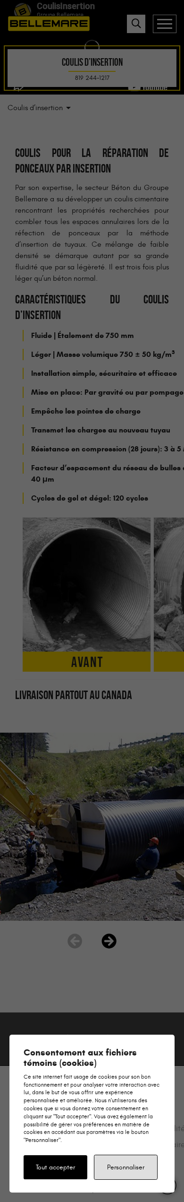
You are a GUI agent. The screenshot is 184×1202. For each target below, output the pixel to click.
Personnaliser (125, 1167)
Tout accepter (55, 1167)
